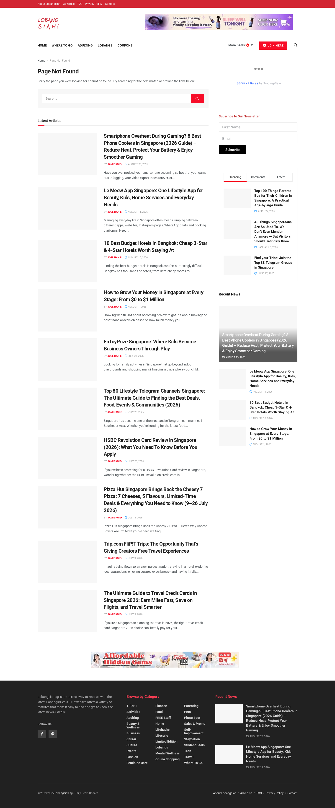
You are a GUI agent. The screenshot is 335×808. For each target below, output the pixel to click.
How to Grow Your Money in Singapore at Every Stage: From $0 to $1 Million (271, 448)
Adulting (85, 45)
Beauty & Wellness (133, 725)
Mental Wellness (167, 753)
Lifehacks (162, 729)
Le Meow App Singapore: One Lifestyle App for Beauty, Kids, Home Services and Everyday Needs (153, 197)
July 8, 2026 (134, 517)
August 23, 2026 (137, 164)
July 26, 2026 (135, 412)
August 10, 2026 (137, 257)
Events (131, 751)
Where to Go (62, 45)
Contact (110, 3)
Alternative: (227, 157)
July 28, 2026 (135, 356)
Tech (187, 751)
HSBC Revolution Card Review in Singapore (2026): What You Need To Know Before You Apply (150, 447)
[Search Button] (197, 98)
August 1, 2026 (136, 306)
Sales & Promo (194, 723)
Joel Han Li (115, 211)
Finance (161, 706)
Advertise (69, 3)
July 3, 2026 (134, 558)
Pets (187, 712)
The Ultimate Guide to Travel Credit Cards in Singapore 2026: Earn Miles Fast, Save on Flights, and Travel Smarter (150, 600)
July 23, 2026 (135, 461)
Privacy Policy (93, 3)
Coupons (125, 45)
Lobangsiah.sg (63, 793)
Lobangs (105, 45)
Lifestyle (161, 735)
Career (131, 739)
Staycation (192, 739)
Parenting (191, 706)
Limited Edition (166, 741)
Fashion (132, 757)
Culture (131, 745)
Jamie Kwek (115, 164)
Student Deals (194, 745)
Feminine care (137, 763)
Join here (275, 45)
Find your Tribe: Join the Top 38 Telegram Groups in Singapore (273, 277)
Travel (188, 757)
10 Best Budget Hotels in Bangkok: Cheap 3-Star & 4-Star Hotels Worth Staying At (272, 421)
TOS (79, 3)
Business (133, 733)
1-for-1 (132, 706)
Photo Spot (192, 718)
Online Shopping (167, 759)
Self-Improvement (194, 731)
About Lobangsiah (49, 3)
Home (42, 45)
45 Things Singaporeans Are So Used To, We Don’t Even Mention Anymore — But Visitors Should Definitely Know (273, 245)
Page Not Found (60, 60)
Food (159, 712)
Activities (133, 712)
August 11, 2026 (137, 211)
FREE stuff (163, 718)
